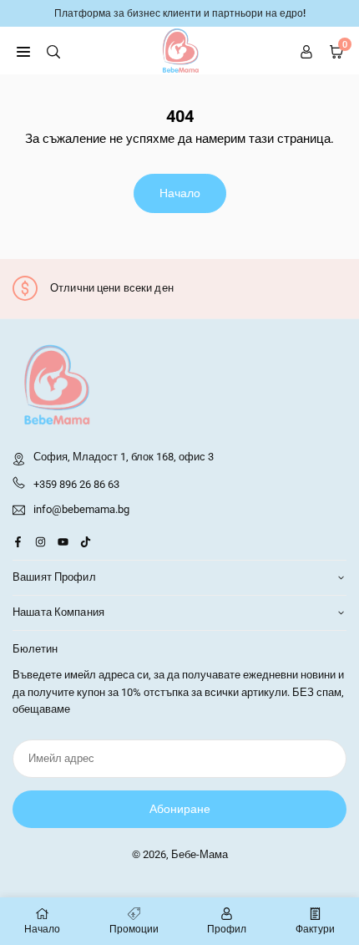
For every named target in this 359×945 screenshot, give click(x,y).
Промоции (134, 929)
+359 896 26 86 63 (76, 484)
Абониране (179, 808)
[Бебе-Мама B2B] (180, 49)
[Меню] (23, 51)
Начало (179, 193)
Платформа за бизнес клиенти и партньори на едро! (180, 13)
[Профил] (306, 51)
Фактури (315, 929)
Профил (226, 929)
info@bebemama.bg (81, 510)
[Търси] (53, 51)
